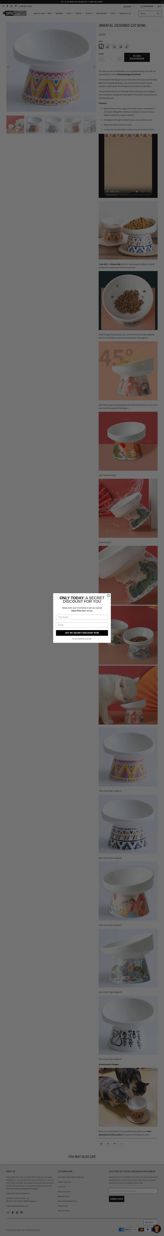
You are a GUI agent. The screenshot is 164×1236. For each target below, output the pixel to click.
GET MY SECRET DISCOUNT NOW (82, 633)
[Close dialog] (108, 595)
